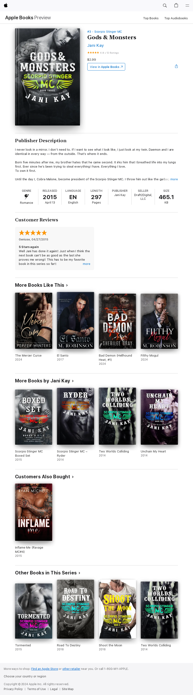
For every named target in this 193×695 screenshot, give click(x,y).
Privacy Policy (13, 689)
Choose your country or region (25, 676)
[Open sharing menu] (176, 67)
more (174, 179)
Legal (54, 689)
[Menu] (187, 5)
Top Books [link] (151, 18)
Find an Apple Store (44, 669)
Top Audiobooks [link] (176, 18)
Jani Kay (95, 45)
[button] (164, 5)
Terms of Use (36, 689)
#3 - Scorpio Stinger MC (104, 31)
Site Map (68, 689)
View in (104, 67)
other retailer (71, 669)
